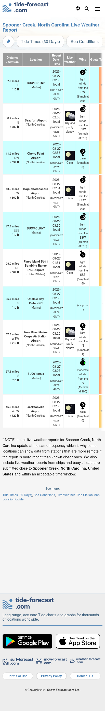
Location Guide (13, 499)
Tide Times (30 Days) (40, 41)
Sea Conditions (85, 41)
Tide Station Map (88, 495)
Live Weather (66, 495)
